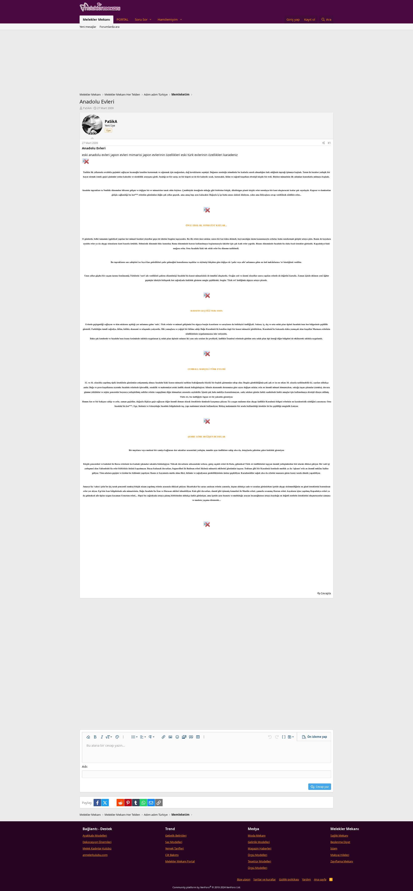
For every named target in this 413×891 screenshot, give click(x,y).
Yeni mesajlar (88, 27)
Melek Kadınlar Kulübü (97, 848)
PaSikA (87, 108)
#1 (329, 143)
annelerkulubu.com (95, 855)
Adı (84, 766)
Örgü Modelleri (257, 855)
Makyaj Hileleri (339, 855)
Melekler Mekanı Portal (180, 861)
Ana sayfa (320, 879)
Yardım (306, 879)
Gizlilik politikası (289, 879)
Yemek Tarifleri (174, 848)
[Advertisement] (206, 62)
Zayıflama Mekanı (341, 861)
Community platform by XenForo (207, 887)
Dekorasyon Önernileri (97, 842)
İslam (333, 848)
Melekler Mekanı (96, 19)
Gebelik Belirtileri (175, 835)
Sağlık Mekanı (339, 835)
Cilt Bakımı (172, 855)
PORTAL (122, 19)
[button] (143, 19)
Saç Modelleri (173, 842)
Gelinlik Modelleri (259, 842)
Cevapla (326, 593)
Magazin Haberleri (259, 848)
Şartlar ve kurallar (264, 879)
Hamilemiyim (168, 19)
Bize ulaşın (243, 879)
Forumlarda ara (109, 27)
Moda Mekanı (256, 835)
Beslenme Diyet (340, 842)
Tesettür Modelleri (259, 861)
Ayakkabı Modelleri (95, 835)
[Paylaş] (323, 143)
